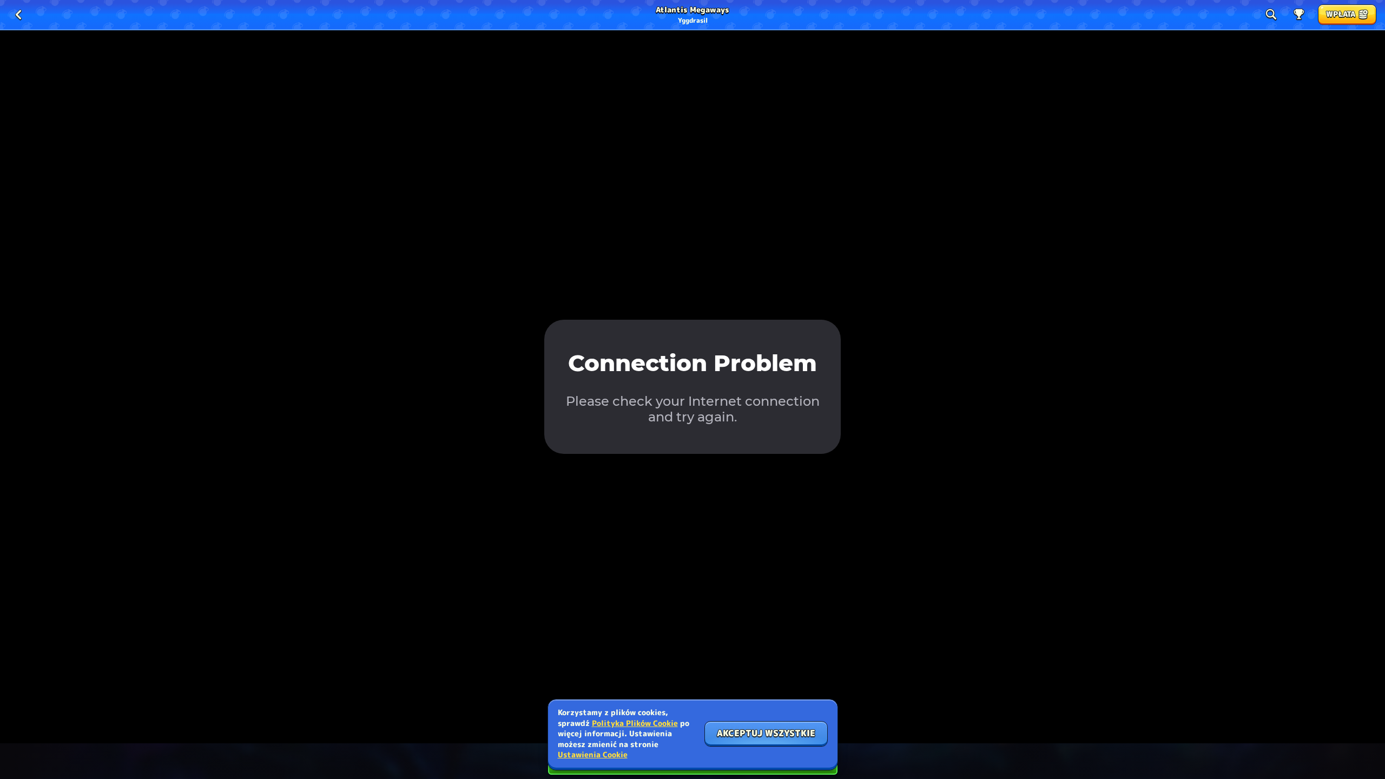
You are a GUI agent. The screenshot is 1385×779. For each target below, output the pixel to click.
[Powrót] (18, 14)
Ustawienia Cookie (593, 754)
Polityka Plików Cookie (635, 723)
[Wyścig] (1299, 14)
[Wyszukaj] (1271, 14)
